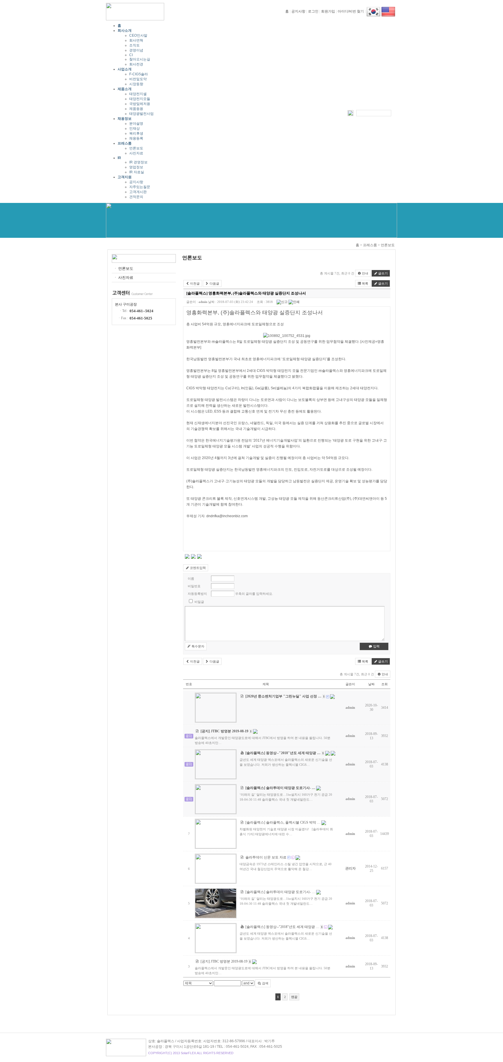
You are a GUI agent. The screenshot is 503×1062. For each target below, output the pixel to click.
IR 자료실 (136, 172)
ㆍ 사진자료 (123, 277)
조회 (384, 684)
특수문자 (197, 646)
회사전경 (136, 64)
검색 (264, 983)
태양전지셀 (138, 94)
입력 (376, 646)
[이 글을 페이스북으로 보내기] (193, 558)
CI (131, 55)
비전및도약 (138, 79)
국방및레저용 (139, 104)
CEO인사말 (138, 35)
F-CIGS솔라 (138, 74)
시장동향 (136, 84)
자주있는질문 (139, 187)
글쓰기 (382, 273)
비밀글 (199, 602)
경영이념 (136, 50)
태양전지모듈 (139, 99)
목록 (364, 283)
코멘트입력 (197, 568)
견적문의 (136, 197)
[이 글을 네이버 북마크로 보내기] (199, 558)
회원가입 (328, 11)
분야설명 (136, 124)
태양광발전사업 (141, 114)
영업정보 (136, 167)
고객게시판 (138, 192)
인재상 (134, 128)
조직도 (134, 45)
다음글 (214, 283)
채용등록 (136, 138)
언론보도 (136, 148)
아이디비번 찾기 (351, 11)
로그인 (313, 11)
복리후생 (136, 133)
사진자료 (136, 153)
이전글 (194, 283)
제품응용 (136, 109)
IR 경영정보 (138, 162)
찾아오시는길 (139, 59)
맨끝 (294, 997)
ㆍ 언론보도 (123, 268)
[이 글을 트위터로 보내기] (187, 558)
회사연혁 (136, 40)
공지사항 (298, 11)
